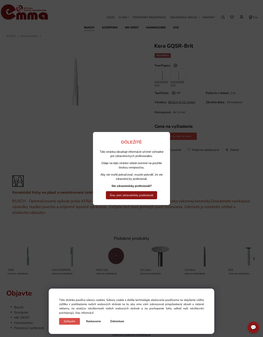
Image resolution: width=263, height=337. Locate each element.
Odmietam (117, 321)
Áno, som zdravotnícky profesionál (131, 195)
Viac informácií (84, 313)
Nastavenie (93, 321)
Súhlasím (69, 321)
